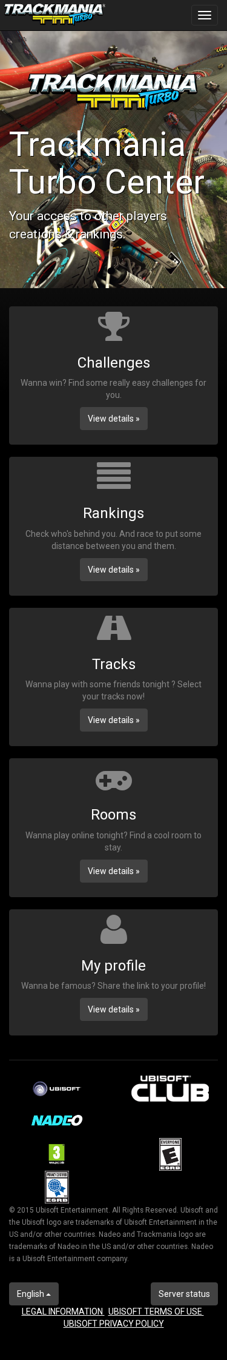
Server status (184, 1294)
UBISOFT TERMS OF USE (156, 1311)
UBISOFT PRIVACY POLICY (114, 1323)
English (31, 1294)
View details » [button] (114, 418)
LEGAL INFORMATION (63, 1311)
